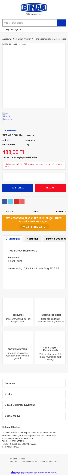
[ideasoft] (17, 472)
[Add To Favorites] (8, 211)
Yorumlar (32, 238)
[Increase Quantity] (63, 177)
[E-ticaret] (33, 472)
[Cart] (65, 29)
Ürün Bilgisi (13, 238)
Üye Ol (17, 30)
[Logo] (34, 9)
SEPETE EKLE (18, 188)
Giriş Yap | (9, 30)
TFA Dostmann (9, 131)
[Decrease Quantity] (5, 177)
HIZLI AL (50, 188)
